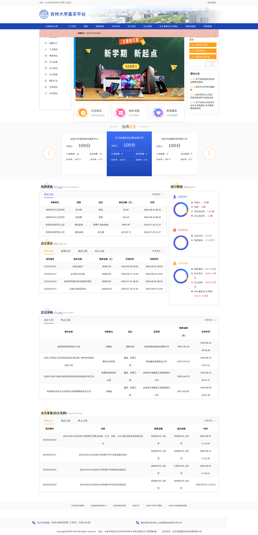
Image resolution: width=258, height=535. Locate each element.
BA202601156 (49, 440)
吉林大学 (135, 506)
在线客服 (207, 26)
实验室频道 (190, 26)
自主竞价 (132, 26)
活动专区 (116, 26)
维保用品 (53, 55)
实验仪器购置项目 (78, 289)
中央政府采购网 (77, 506)
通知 (86, 26)
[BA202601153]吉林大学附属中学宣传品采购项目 (103, 484)
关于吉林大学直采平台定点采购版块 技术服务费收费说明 (202, 105)
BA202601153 (49, 484)
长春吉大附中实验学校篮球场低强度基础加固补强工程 (69, 376)
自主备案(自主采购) (168, 26)
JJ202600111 (50, 266)
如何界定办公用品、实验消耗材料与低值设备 (202, 96)
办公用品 (53, 68)
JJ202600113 (50, 274)
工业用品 (53, 49)
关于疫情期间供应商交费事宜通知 (202, 80)
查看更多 (156, 194)
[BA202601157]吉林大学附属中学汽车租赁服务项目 (103, 455)
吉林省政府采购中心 (98, 506)
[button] (49, 153)
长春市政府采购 (119, 506)
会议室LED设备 (77, 274)
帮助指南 (212, 2)
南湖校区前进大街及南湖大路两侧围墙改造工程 (69, 391)
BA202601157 (49, 455)
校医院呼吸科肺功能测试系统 (77, 281)
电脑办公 (53, 43)
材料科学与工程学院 (55, 210)
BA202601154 (49, 469)
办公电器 (53, 74)
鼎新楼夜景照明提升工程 (68, 346)
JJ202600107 (50, 289)
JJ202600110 (50, 281)
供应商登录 (200, 51)
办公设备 (53, 62)
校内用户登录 (201, 45)
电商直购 (100, 26)
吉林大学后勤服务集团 (178, 506)
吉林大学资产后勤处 (154, 506)
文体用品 (53, 87)
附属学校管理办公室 (55, 224)
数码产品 (53, 81)
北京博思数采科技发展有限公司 (187, 531)
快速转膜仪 (78, 266)
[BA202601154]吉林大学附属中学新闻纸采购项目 (103, 469)
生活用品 (53, 93)
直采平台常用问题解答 (202, 88)
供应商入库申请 (202, 56)
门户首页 (72, 26)
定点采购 (147, 26)
